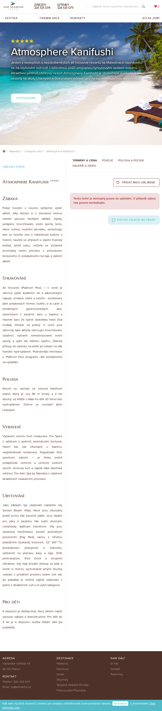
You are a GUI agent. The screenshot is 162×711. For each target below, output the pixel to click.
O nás (114, 663)
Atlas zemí (150, 18)
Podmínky (117, 674)
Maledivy (15, 151)
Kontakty (77, 18)
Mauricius (63, 669)
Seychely (62, 679)
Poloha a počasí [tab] (131, 160)
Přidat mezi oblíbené (138, 182)
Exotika (12, 18)
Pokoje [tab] (107, 160)
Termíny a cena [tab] (85, 160)
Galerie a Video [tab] (84, 165)
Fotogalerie (26, 98)
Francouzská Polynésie (71, 690)
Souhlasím (120, 703)
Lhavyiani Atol (33, 151)
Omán (60, 674)
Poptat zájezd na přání (136, 220)
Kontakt (115, 669)
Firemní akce (50, 18)
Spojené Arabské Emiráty (73, 685)
